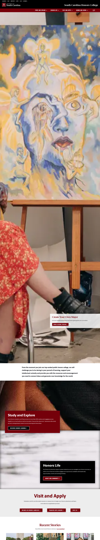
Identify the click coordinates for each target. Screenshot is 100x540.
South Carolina (81, 5)
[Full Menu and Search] (94, 10)
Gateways (25, 1)
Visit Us (75, 510)
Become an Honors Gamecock (30, 510)
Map (8, 1)
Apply (17, 1)
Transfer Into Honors (56, 510)
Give (21, 1)
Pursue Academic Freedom (59, 324)
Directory (13, 1)
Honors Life (54, 10)
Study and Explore (40, 10)
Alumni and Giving (81, 10)
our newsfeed (60, 529)
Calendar (4, 1)
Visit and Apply (67, 10)
